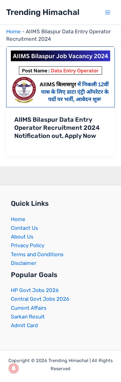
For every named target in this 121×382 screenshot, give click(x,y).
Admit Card (24, 325)
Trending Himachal (42, 12)
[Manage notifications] (14, 368)
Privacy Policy (27, 245)
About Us (22, 236)
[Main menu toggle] (108, 12)
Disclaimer (23, 263)
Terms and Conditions (37, 254)
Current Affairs (29, 308)
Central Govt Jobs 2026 (40, 299)
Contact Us (24, 228)
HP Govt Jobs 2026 (35, 290)
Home (13, 31)
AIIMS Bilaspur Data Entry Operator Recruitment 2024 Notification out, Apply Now (57, 127)
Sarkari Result (28, 317)
